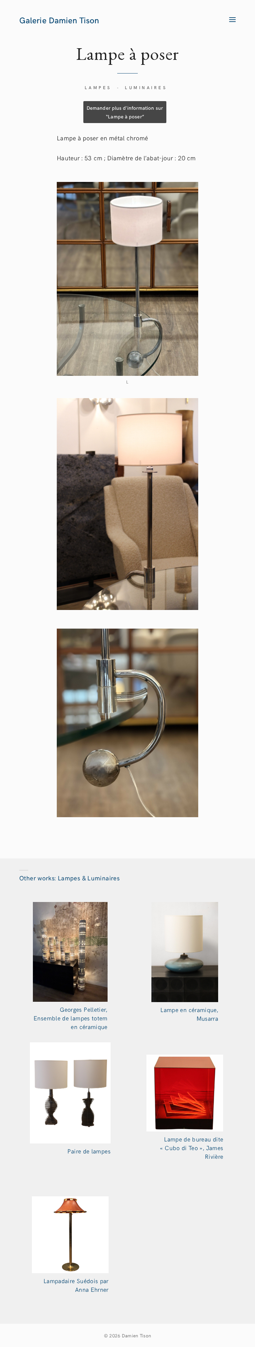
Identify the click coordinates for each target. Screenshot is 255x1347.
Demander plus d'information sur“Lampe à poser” (125, 112)
